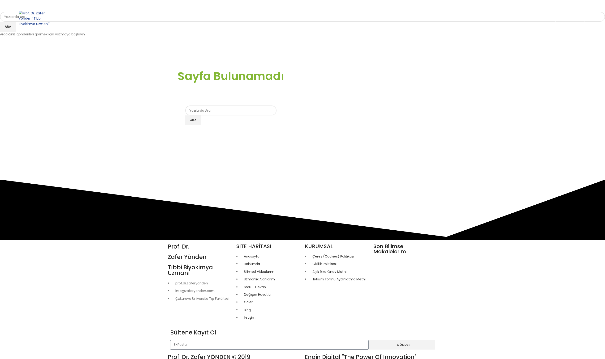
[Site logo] (36, 18)
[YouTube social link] (47, 4)
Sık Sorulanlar (570, 18)
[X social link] (30, 4)
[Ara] (419, 18)
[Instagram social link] (39, 4)
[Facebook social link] (22, 4)
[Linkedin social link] (56, 4)
